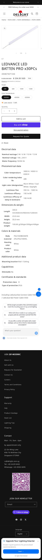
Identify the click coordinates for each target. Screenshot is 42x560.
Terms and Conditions (12, 385)
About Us (7, 360)
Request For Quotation (13, 370)
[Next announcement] (38, 2)
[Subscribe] (34, 504)
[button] (4, 13)
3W (5, 89)
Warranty (8, 403)
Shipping (4, 81)
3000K (6, 97)
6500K (28, 97)
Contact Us (8, 375)
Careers (7, 380)
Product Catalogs (11, 413)
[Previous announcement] (4, 2)
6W (14, 89)
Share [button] (6, 143)
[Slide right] (25, 53)
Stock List (8, 418)
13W (32, 89)
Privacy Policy (9, 389)
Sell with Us (8, 365)
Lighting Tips (9, 423)
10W (23, 89)
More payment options (21, 130)
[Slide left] (16, 53)
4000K (18, 97)
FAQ (5, 408)
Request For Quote (21, 136)
